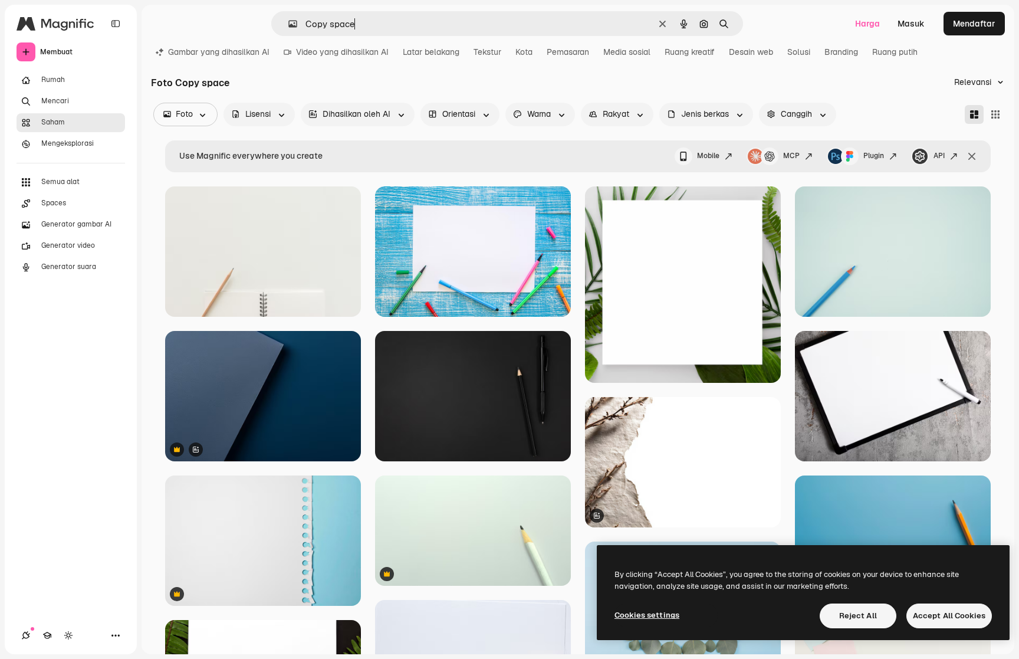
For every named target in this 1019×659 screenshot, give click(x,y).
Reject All (858, 616)
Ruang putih (895, 52)
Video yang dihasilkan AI (342, 52)
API (939, 155)
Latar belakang (431, 52)
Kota (523, 52)
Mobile (708, 155)
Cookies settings (646, 615)
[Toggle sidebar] (115, 23)
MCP (791, 155)
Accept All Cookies (949, 616)
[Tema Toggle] (68, 635)
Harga (867, 23)
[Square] (995, 114)
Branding (841, 52)
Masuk (911, 23)
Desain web (751, 52)
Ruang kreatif (690, 52)
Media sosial (626, 52)
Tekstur (487, 52)
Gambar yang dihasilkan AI (218, 52)
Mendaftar (974, 23)
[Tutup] (972, 156)
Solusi (798, 52)
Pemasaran (568, 52)
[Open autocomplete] (288, 23)
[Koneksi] (26, 635)
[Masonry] (974, 114)
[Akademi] (47, 635)
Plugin (873, 155)
